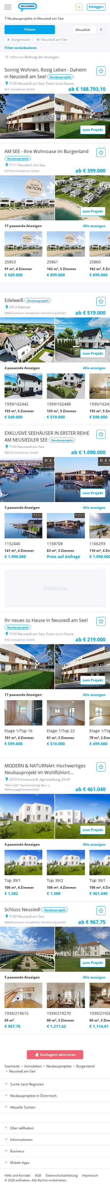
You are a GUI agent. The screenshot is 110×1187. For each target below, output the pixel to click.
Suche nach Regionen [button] (27, 1084)
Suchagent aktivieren (58, 1054)
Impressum (90, 1175)
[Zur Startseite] (27, 8)
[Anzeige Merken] (100, 70)
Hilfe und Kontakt (17, 1175)
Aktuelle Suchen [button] (22, 1107)
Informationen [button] (21, 1139)
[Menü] (8, 7)
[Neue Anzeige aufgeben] (79, 7)
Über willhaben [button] (22, 1128)
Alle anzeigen (94, 225)
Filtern (30, 29)
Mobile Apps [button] (20, 1162)
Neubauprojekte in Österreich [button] (33, 1095)
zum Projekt (93, 129)
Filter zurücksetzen (21, 47)
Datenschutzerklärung (62, 1175)
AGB (38, 1175)
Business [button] (17, 1151)
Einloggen (96, 7)
